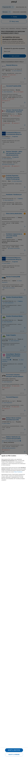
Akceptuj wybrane (13, 754)
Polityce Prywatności (18, 471)
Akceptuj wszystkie (14, 750)
